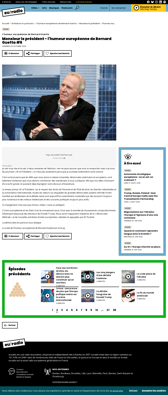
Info (44, 8)
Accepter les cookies (154, 391)
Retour (12, 325)
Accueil (5, 23)
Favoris (104, 7)
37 (108, 310)
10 (96, 310)
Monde (6, 29)
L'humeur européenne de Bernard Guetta (56, 23)
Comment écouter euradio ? (64, 382)
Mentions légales (23, 377)
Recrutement (22, 372)
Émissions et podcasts (23, 23)
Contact (19, 369)
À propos (6, 2)
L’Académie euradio (25, 374)
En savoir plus (116, 391)
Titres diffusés (48, 2)
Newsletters (65, 2)
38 (114, 310)
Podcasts (67, 8)
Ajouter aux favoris (60, 53)
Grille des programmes (26, 2)
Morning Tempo (148, 9)
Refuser (133, 391)
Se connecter (119, 8)
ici (64, 228)
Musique (54, 8)
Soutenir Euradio (84, 2)
